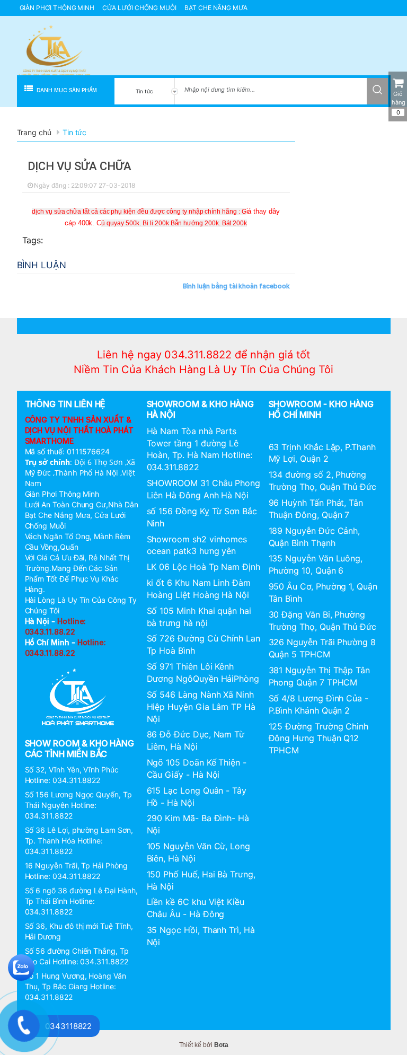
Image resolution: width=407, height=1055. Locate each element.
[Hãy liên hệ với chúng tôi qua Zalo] (21, 966)
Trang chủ (34, 132)
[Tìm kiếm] (377, 88)
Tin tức (75, 132)
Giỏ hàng (398, 103)
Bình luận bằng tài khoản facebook (236, 286)
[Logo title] (54, 51)
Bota (221, 1045)
